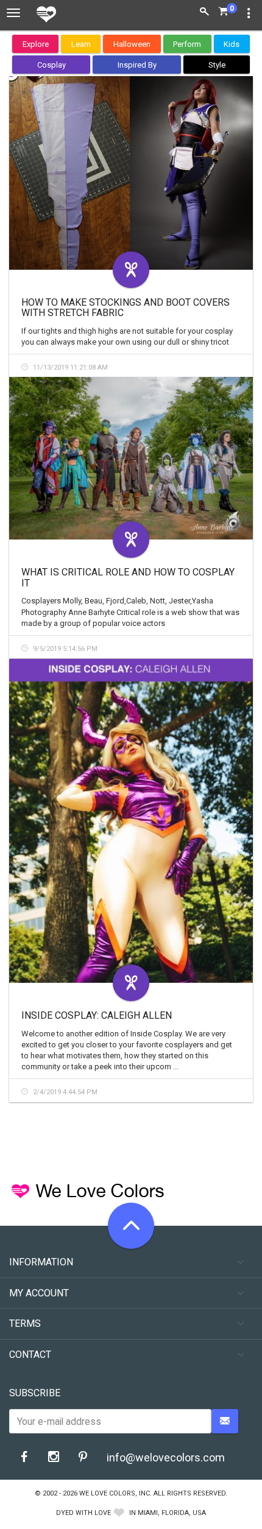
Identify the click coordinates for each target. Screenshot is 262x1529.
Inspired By (137, 64)
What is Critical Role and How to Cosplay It (128, 577)
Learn (81, 44)
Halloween (131, 44)
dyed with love (83, 1513)
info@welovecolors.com (166, 1457)
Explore (36, 44)
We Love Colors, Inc (114, 1493)
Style (216, 64)
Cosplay (51, 64)
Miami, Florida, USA (172, 1513)
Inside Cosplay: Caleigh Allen (96, 1015)
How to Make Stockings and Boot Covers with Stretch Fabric (125, 308)
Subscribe (34, 1393)
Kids (231, 44)
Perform (187, 44)
